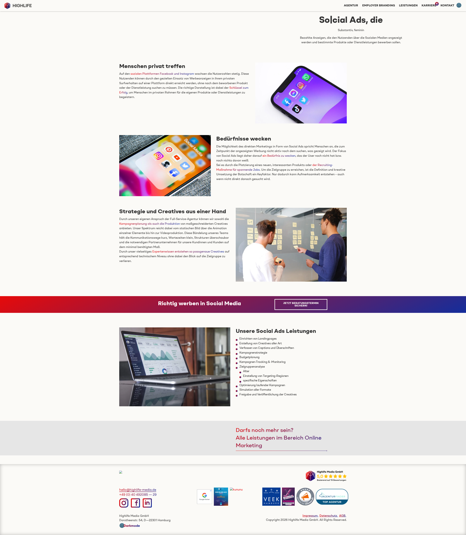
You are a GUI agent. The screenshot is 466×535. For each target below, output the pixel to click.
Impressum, (310, 515)
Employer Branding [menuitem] (378, 5)
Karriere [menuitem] (429, 5)
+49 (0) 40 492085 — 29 (138, 494)
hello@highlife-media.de (137, 490)
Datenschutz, (328, 515)
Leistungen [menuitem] (408, 5)
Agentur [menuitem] (351, 5)
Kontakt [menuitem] (447, 5)
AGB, (342, 515)
